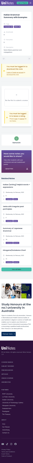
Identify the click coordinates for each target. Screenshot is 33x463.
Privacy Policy (5, 450)
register (21, 119)
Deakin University (7, 400)
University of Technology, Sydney (12, 403)
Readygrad (5, 411)
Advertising (6, 430)
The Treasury (6, 414)
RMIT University (7, 394)
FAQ (3, 424)
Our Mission (6, 427)
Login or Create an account (15, 73)
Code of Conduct (6, 456)
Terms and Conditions (8, 452)
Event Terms (5, 454)
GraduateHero (6, 408)
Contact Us (5, 433)
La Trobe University (8, 397)
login (15, 119)
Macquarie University (8, 406)
